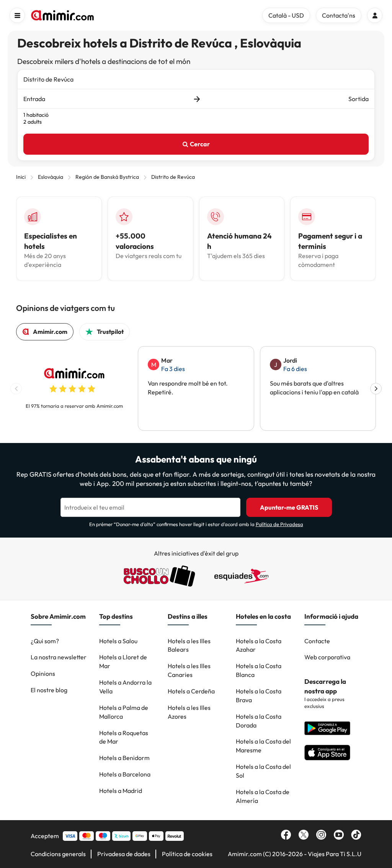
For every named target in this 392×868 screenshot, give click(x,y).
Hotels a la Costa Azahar (258, 645)
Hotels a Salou (118, 641)
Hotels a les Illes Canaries (189, 670)
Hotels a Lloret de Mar (123, 661)
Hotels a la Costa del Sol (263, 771)
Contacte (317, 641)
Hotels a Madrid (120, 790)
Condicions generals (58, 854)
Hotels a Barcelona (124, 774)
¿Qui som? (45, 641)
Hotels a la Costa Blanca (258, 670)
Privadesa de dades (123, 854)
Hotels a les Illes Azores (189, 712)
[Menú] (17, 15)
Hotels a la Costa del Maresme (263, 745)
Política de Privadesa (279, 524)
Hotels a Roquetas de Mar (123, 737)
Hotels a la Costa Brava (258, 695)
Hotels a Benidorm (124, 758)
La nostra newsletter (59, 657)
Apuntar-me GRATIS (289, 507)
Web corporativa (327, 657)
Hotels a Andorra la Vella (125, 686)
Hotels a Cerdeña (191, 691)
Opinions (43, 673)
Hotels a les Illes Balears (189, 645)
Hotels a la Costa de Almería (262, 796)
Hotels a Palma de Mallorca (123, 712)
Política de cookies (187, 854)
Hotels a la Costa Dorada (258, 721)
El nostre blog (49, 690)
